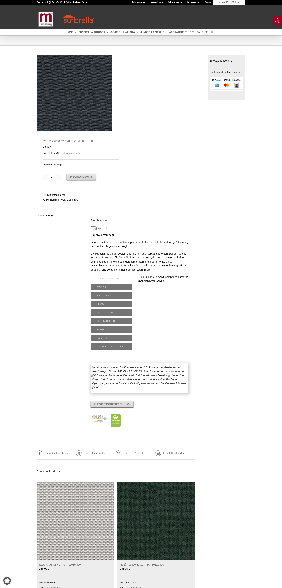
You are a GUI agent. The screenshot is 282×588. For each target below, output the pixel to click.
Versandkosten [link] (73, 153)
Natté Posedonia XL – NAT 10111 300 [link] (142, 564)
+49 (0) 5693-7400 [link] (53, 2)
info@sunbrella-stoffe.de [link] (75, 2)
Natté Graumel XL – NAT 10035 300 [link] (60, 564)
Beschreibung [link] (45, 215)
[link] (278, 20)
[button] (7, 581)
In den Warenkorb (81, 177)
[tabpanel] (163, 313)
